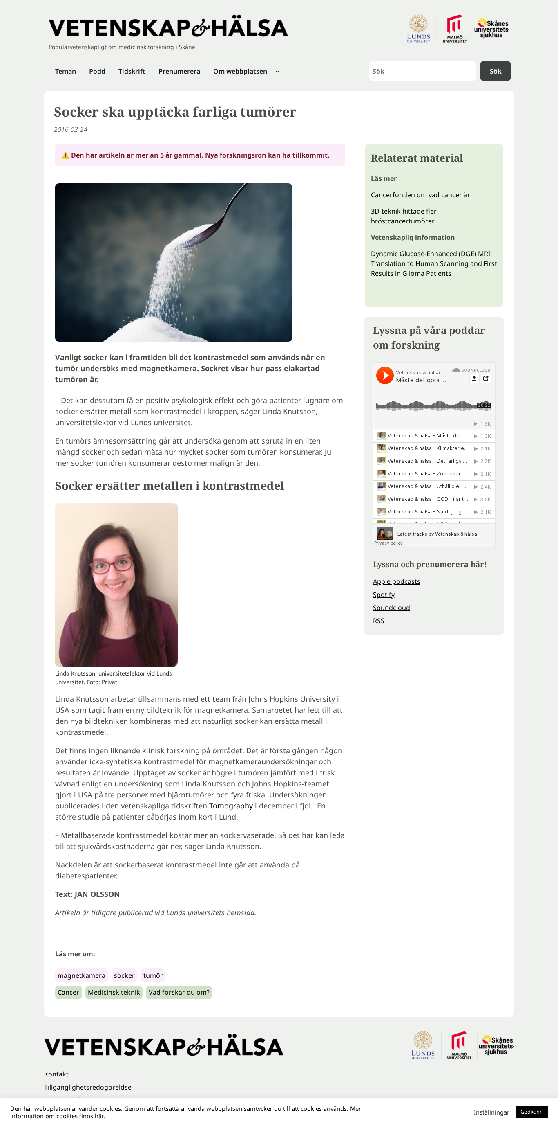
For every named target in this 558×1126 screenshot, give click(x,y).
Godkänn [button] (531, 1111)
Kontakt (56, 1074)
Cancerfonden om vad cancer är (420, 194)
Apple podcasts (396, 581)
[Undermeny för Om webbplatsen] (277, 71)
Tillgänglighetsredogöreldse (88, 1087)
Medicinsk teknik (114, 992)
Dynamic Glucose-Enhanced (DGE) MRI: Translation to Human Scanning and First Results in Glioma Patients (434, 263)
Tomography (231, 806)
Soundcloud (391, 607)
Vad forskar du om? (179, 992)
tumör (153, 975)
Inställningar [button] (491, 1112)
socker (124, 975)
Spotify (384, 594)
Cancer (68, 992)
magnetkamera (81, 975)
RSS (378, 620)
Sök (496, 71)
